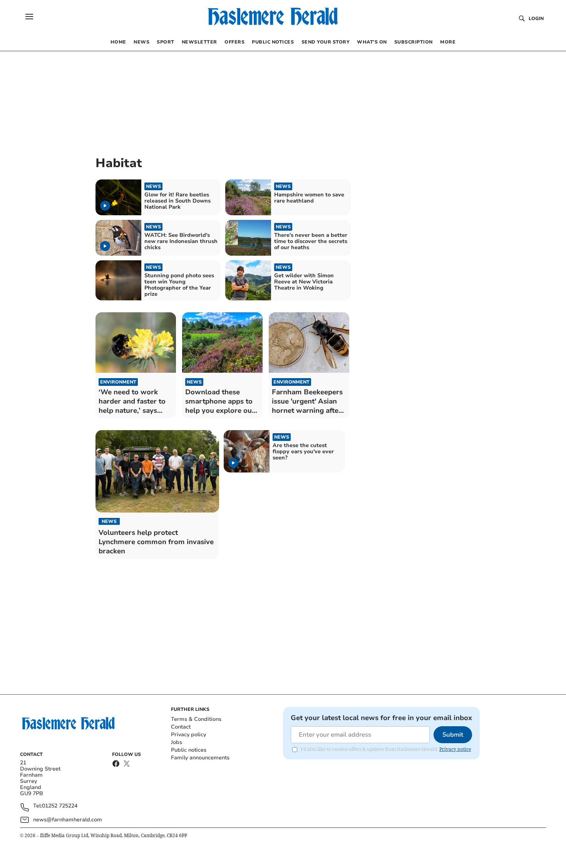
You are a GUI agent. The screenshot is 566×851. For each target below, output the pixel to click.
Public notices (188, 750)
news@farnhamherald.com (67, 819)
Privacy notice (455, 749)
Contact (181, 726)
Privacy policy (188, 734)
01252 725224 (59, 806)
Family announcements (200, 757)
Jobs (176, 742)
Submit (452, 734)
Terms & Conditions (196, 719)
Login (536, 18)
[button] (29, 16)
